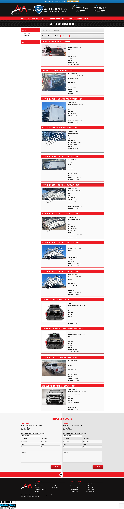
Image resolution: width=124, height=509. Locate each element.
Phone (42, 444)
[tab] (30, 30)
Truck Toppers (25, 18)
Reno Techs (29, 496)
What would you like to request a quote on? (33, 433)
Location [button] (24, 30)
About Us (54, 485)
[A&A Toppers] (40, 10)
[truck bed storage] (8, 505)
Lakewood (80, 6)
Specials (79, 18)
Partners (54, 484)
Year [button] (23, 42)
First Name (24, 439)
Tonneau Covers (35, 18)
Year (49, 30)
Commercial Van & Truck (57, 18)
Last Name (44, 439)
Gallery (86, 18)
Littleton (97, 6)
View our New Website (73, 1)
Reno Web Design (36, 496)
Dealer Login (55, 487)
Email (22, 444)
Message (23, 450)
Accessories (45, 18)
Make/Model (56, 30)
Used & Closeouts (70, 18)
